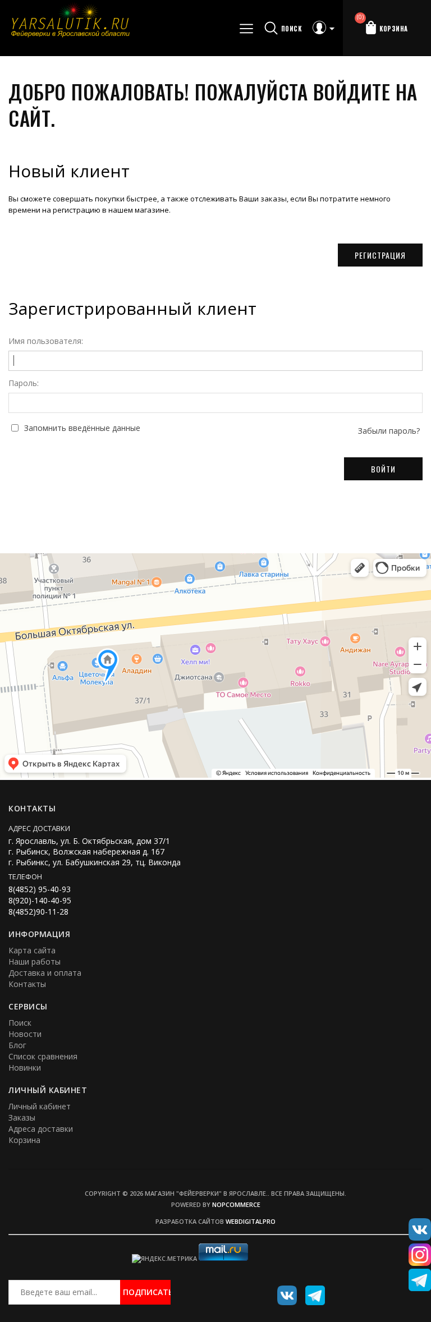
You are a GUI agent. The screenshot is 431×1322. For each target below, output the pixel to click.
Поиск (19, 1022)
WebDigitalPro (251, 1221)
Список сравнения (42, 1056)
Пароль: (23, 383)
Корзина (24, 1140)
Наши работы (34, 961)
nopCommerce (236, 1204)
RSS (311, 1291)
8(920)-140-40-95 (39, 900)
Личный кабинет (39, 1106)
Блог (17, 1045)
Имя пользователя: (45, 341)
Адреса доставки (40, 1128)
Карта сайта (32, 950)
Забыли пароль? (389, 431)
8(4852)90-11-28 (38, 911)
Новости (25, 1034)
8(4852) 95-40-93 (39, 889)
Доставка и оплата (44, 972)
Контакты (27, 984)
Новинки (24, 1067)
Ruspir (283, 1291)
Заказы (21, 1117)
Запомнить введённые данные (82, 428)
